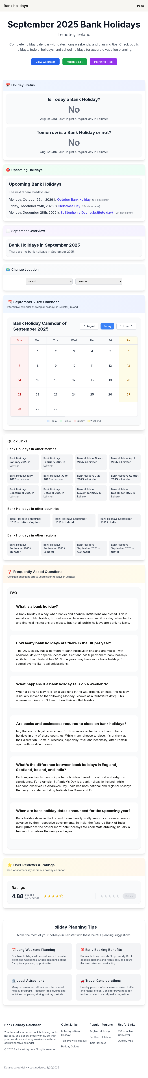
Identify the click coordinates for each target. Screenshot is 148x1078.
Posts (140, 5)
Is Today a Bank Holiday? (70, 1033)
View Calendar (45, 61)
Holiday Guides (70, 1046)
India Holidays (98, 1042)
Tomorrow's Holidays (74, 1040)
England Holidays (100, 1031)
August (90, 326)
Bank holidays (16, 6)
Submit (129, 896)
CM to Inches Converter (126, 1033)
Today (107, 326)
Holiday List (74, 61)
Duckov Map (125, 1040)
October (124, 326)
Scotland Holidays (100, 1037)
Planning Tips (103, 61)
